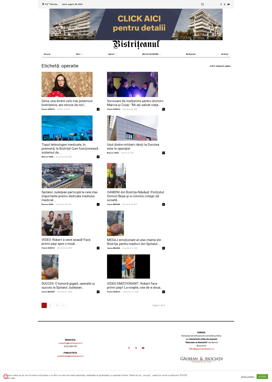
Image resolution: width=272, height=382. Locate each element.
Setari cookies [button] (247, 376)
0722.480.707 (70, 346)
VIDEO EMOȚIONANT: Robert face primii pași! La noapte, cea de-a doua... (135, 285)
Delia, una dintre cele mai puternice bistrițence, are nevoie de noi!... (67, 103)
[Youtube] (228, 4)
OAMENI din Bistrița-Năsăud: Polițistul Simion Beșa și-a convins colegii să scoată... (135, 196)
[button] (202, 4)
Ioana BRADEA (113, 204)
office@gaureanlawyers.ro (201, 349)
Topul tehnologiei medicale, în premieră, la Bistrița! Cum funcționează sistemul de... (70, 148)
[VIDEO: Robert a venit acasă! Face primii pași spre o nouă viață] (70, 223)
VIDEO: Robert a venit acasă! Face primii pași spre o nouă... (66, 242)
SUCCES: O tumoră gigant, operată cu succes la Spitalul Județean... (68, 285)
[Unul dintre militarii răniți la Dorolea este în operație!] (136, 128)
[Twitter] (225, 4)
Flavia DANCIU (48, 109)
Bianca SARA (47, 156)
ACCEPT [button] (262, 376)
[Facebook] (221, 4)
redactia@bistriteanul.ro (70, 343)
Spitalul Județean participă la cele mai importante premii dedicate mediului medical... (69, 196)
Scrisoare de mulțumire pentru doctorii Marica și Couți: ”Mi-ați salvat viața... (135, 103)
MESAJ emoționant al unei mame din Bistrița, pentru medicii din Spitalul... (134, 242)
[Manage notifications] (5, 376)
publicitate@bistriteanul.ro (70, 356)
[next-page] (63, 305)
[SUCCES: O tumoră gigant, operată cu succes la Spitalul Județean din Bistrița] (70, 267)
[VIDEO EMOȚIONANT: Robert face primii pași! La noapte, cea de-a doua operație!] (136, 267)
